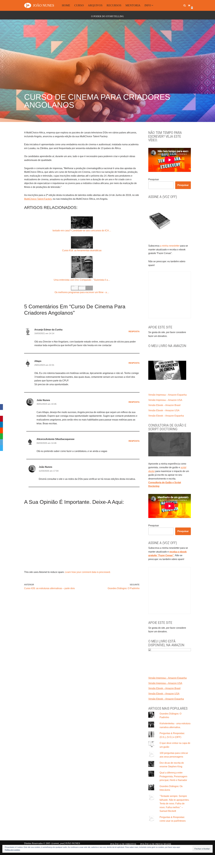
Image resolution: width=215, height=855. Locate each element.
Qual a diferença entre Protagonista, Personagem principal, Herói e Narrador (173, 776)
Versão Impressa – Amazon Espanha (167, 395)
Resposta (134, 331)
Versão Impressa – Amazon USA (165, 400)
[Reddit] (1, 430)
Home (66, 5)
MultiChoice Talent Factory (38, 199)
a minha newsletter (169, 245)
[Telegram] (1, 448)
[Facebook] (1, 407)
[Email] (1, 442)
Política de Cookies (12, 850)
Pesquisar (153, 179)
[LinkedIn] (1, 425)
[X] (1, 413)
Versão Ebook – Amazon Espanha (166, 415)
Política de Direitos (123, 844)
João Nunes (43, 400)
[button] (152, 5)
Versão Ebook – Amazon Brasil (164, 405)
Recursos (114, 5)
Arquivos (95, 5)
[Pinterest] (1, 419)
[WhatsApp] (1, 436)
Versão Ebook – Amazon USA (163, 410)
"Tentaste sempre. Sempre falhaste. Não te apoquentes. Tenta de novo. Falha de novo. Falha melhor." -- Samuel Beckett (174, 803)
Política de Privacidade (155, 844)
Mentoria (132, 5)
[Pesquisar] (184, 5)
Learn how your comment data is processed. (88, 572)
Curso (79, 5)
